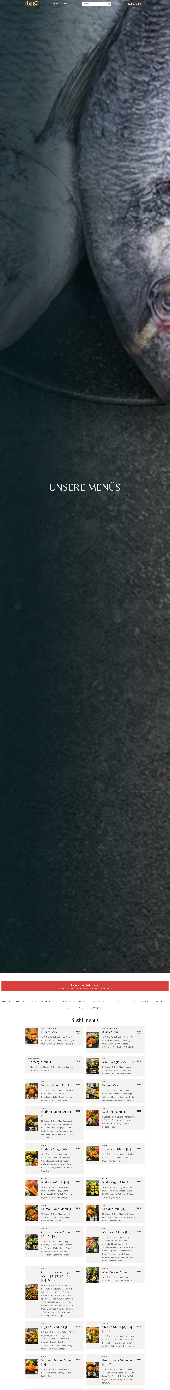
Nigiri (33, 1002)
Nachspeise (123, 1002)
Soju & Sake (144, 1002)
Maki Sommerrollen (66, 1002)
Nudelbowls (14, 1002)
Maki (25, 1002)
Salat (112, 1002)
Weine (133, 1002)
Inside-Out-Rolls (46, 1002)
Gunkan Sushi (84, 1002)
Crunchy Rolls (100, 1002)
